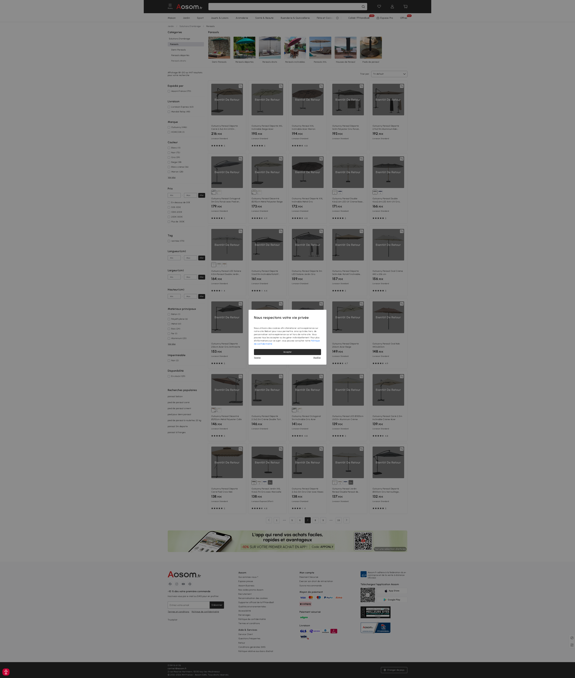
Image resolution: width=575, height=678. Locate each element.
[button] (5, 672)
